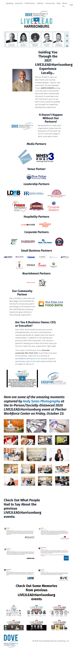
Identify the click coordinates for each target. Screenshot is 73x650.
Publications (30, 3)
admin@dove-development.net (27, 358)
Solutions (19, 3)
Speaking (9, 3)
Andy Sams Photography (41, 401)
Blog (58, 3)
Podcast (40, 3)
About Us (64, 4)
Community (50, 3)
